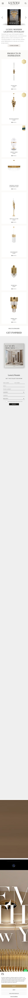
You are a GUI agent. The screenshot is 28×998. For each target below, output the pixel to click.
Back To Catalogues (14, 328)
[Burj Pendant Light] (14, 237)
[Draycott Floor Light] (14, 204)
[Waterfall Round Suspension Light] (14, 171)
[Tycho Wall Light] (14, 71)
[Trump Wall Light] (14, 271)
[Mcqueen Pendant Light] (14, 104)
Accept (14, 986)
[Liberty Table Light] (14, 138)
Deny (14, 989)
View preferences (14, 993)
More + (14, 89)
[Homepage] (14, 3)
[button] (25, 17)
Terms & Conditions (14, 996)
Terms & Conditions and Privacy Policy (15, 401)
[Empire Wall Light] (14, 304)
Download (14, 45)
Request (14, 404)
